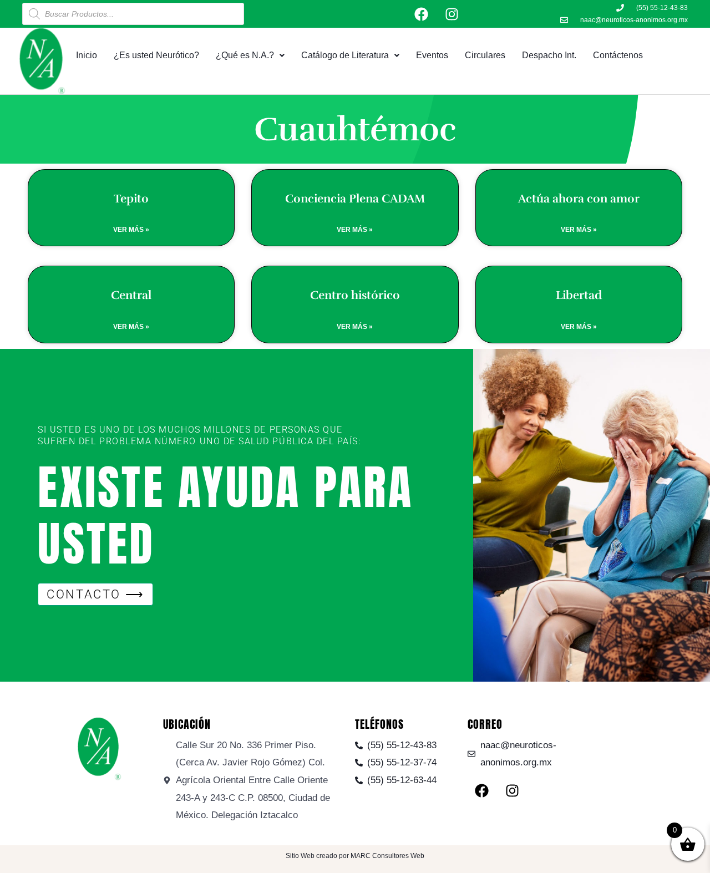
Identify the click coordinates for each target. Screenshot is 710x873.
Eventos (432, 55)
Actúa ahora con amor (579, 198)
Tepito (131, 198)
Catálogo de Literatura (345, 55)
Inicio (86, 55)
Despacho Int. (549, 55)
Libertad (579, 295)
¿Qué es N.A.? (245, 55)
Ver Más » (131, 230)
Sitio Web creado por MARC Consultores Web (355, 856)
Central (131, 295)
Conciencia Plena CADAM (355, 198)
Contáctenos (618, 55)
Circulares (485, 55)
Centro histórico (355, 295)
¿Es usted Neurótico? (156, 55)
